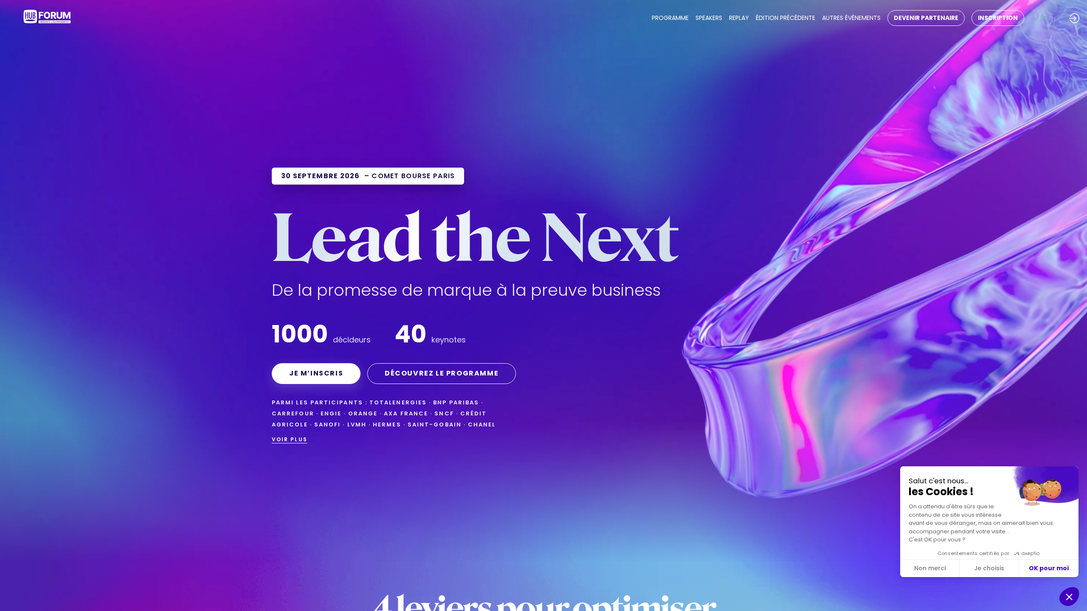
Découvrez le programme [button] (441, 373)
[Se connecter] (1074, 18)
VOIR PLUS (289, 439)
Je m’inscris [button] (316, 373)
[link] (670, 18)
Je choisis (989, 568)
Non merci (930, 568)
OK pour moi (1049, 568)
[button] (926, 18)
